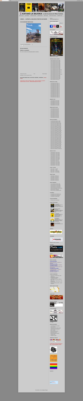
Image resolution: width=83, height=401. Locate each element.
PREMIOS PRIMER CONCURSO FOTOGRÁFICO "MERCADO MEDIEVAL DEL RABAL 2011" (59, 210)
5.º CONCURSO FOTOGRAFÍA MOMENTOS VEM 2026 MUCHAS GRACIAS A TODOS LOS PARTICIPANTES (59, 215)
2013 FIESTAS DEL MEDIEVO (55, 123)
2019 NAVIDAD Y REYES (54, 157)
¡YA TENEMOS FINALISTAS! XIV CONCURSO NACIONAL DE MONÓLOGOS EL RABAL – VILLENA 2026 (59, 220)
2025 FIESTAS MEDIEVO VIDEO (55, 146)
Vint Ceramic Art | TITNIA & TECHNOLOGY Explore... (54, 278)
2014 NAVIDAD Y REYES (54, 152)
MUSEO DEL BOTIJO (54, 332)
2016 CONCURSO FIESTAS (55, 67)
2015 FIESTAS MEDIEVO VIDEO (55, 126)
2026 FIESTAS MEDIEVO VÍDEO (55, 148)
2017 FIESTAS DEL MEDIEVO (55, 129)
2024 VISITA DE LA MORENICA (55, 190)
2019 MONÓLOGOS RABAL (55, 91)
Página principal (21, 15)
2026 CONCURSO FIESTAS (55, 79)
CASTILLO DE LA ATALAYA (52, 15)
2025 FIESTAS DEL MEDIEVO (55, 145)
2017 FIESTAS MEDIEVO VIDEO (55, 130)
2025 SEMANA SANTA (54, 116)
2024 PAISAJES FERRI (54, 189)
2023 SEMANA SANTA (54, 114)
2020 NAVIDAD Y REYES (54, 158)
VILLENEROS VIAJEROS (54, 196)
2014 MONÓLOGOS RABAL (55, 86)
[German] (54, 340)
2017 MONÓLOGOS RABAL (55, 89)
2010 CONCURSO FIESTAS (55, 61)
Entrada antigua (44, 73)
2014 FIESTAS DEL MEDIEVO (55, 124)
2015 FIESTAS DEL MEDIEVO (55, 125)
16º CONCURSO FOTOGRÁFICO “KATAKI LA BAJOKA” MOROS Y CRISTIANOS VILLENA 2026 (59, 205)
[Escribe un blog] (21, 45)
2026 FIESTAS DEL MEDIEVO (55, 147)
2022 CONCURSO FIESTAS (55, 75)
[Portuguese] (57, 340)
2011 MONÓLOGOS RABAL (55, 83)
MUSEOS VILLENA (40, 15)
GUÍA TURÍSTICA (27, 15)
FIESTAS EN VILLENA (33, 15)
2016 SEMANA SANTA (54, 108)
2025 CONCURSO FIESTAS (55, 78)
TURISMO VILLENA (53, 335)
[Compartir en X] (22, 45)
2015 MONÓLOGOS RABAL (55, 87)
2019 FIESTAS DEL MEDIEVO (55, 133)
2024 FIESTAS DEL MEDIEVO (55, 143)
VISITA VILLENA (46, 15)
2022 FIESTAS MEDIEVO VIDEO (55, 140)
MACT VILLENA (53, 330)
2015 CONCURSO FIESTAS (55, 66)
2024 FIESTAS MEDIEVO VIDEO (55, 144)
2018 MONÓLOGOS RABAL (55, 90)
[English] (50, 340)
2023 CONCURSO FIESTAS (55, 76)
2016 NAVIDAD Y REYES (54, 154)
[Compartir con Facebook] (23, 45)
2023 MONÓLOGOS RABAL (55, 93)
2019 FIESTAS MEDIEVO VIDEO (55, 134)
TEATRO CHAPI (53, 334)
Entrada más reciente (23, 73)
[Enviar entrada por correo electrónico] (32, 44)
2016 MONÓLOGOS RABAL (55, 88)
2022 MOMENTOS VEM (54, 100)
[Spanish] (60, 340)
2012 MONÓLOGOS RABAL (55, 84)
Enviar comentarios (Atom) (28, 75)
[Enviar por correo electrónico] (20, 45)
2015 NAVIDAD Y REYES (54, 153)
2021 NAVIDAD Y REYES (54, 159)
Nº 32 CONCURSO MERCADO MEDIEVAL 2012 (59, 223)
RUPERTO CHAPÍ (59, 15)
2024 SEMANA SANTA (54, 115)
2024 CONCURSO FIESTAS (26, 44)
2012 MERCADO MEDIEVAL (55, 122)
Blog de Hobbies (54, 383)
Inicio (34, 73)
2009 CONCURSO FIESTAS (55, 60)
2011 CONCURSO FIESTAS (55, 62)
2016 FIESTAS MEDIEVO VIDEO (55, 128)
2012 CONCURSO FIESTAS (55, 63)
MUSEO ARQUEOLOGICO (54, 331)
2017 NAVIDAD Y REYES (54, 155)
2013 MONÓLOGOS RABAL (55, 85)
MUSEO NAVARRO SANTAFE (55, 333)
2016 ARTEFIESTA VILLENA (55, 187)
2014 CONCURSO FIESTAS (55, 65)
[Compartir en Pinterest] (24, 45)
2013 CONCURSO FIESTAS (55, 64)
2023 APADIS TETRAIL (54, 180)
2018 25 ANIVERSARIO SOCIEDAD (56, 188)
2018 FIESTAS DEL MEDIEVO (55, 131)
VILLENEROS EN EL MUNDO (55, 195)
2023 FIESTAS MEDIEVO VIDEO (55, 142)
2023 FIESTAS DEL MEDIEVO (55, 141)
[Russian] (58, 340)
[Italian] (55, 340)
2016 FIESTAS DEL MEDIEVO (55, 127)
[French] (52, 340)
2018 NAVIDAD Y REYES (54, 156)
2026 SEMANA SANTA (54, 117)
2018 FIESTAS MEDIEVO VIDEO (55, 132)
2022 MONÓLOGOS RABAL (55, 92)
